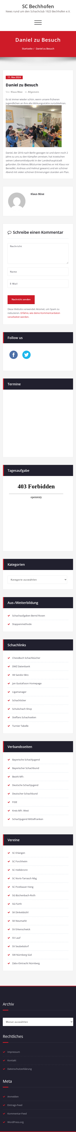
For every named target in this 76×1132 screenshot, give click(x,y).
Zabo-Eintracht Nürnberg (26, 963)
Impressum (13, 1052)
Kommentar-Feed (17, 1113)
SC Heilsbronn (20, 869)
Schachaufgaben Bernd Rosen (28, 615)
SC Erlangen (18, 852)
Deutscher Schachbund (25, 793)
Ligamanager (19, 691)
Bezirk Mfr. (18, 776)
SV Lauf (16, 937)
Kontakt (11, 1060)
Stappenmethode (22, 624)
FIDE (14, 802)
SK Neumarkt (19, 920)
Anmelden (13, 1096)
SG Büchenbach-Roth (23, 895)
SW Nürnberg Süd (22, 954)
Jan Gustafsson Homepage (27, 683)
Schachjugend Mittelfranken (27, 819)
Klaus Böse (17, 91)
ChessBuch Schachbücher (26, 658)
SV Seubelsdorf (20, 946)
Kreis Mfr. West (20, 810)
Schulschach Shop (22, 708)
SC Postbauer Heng (22, 886)
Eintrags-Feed (14, 1105)
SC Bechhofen (38, 6)
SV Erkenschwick (21, 929)
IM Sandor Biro (20, 675)
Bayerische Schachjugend (26, 759)
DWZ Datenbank (21, 666)
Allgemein (33, 91)
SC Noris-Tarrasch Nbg (24, 878)
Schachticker (19, 700)
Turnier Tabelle (20, 725)
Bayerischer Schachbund (25, 768)
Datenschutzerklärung (19, 1069)
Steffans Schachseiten (24, 717)
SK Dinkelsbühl (20, 912)
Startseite (27, 48)
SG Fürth (17, 903)
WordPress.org (15, 1122)
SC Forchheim (19, 861)
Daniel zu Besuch (45, 48)
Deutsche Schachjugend (25, 785)
